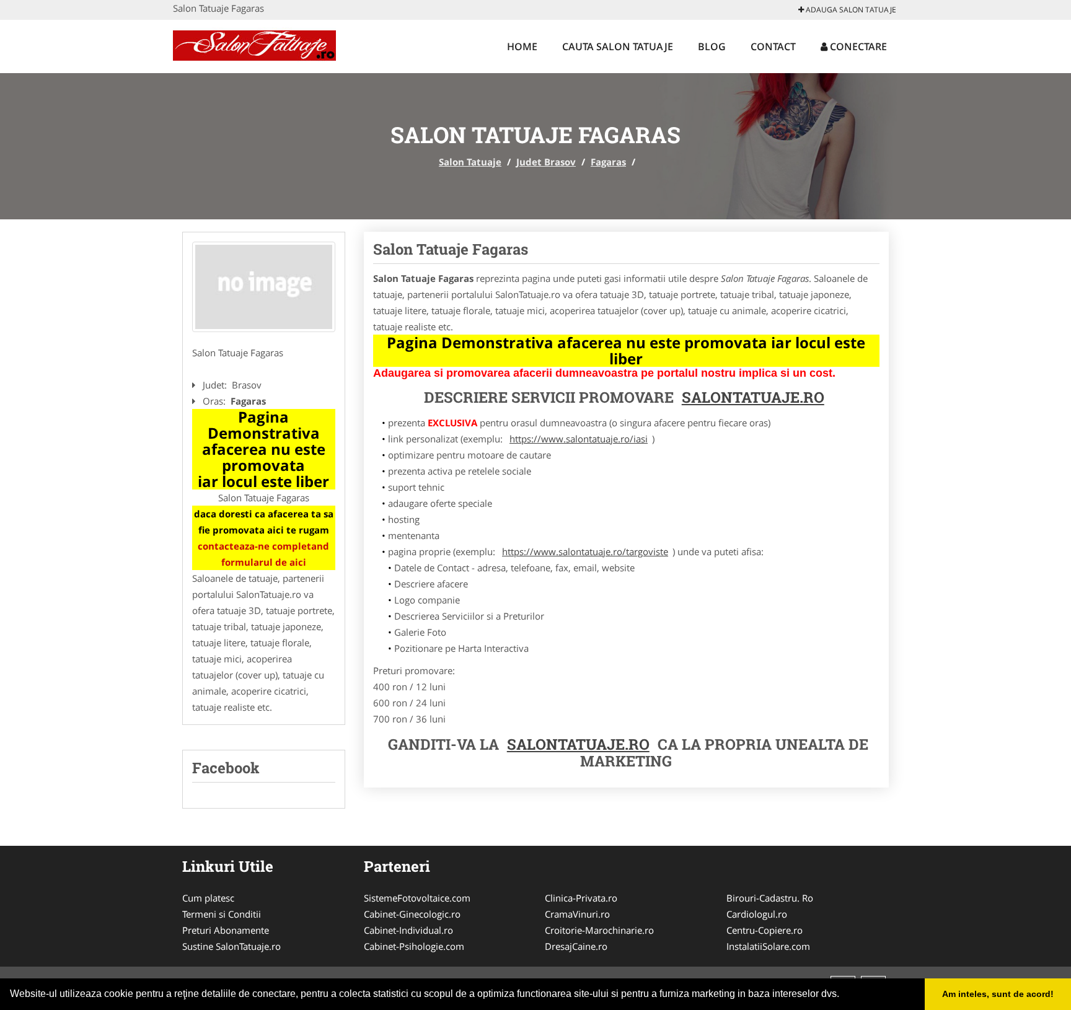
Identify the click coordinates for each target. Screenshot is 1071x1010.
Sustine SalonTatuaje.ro (231, 946)
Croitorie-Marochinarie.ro (599, 930)
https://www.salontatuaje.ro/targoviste (585, 551)
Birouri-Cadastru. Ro (769, 898)
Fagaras (608, 162)
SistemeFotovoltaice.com (417, 898)
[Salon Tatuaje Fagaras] (263, 287)
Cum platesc (208, 898)
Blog (712, 46)
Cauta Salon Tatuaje (617, 46)
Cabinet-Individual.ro (408, 930)
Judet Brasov (546, 162)
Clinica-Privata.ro (581, 898)
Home (522, 46)
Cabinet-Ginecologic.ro (412, 914)
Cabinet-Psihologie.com (414, 946)
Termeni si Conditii (221, 914)
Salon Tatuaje (470, 162)
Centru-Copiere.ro (764, 930)
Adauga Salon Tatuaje (850, 9)
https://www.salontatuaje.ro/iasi (578, 439)
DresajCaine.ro (576, 946)
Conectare (857, 46)
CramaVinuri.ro (577, 914)
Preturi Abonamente (225, 930)
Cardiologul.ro (756, 914)
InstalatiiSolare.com (768, 946)
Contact (773, 46)
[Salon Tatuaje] (254, 44)
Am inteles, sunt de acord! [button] (998, 994)
